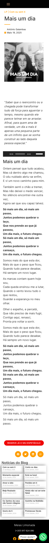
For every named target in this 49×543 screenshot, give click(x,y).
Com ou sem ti (9, 467)
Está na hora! (31, 475)
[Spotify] (34, 538)
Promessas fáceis (33, 511)
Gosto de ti (7, 511)
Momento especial (11, 475)
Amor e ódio (8, 483)
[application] (24, 154)
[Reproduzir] (6, 154)
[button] (8, 4)
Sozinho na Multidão (34, 501)
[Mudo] (33, 154)
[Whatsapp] (29, 538)
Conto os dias (31, 467)
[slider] (40, 153)
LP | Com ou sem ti (14, 11)
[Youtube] (19, 538)
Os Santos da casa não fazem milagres (11, 502)
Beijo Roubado (9, 490)
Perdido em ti (31, 483)
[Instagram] (24, 538)
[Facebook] (14, 538)
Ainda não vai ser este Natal (35, 491)
